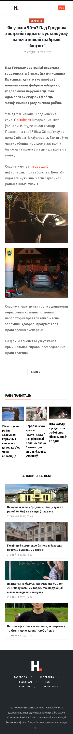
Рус (61, 8)
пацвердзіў (39, 166)
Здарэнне (36, 21)
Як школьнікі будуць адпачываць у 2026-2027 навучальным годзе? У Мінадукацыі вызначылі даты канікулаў (35, 588)
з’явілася (24, 120)
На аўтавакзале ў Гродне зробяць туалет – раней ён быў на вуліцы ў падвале (36, 509)
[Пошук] (49, 7)
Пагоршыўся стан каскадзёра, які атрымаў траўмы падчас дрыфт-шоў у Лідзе (36, 628)
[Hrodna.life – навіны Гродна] (16, 7)
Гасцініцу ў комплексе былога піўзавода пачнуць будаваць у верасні (34, 548)
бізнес (35, 372)
